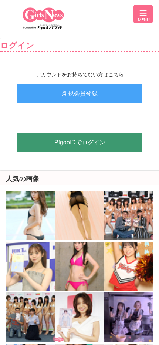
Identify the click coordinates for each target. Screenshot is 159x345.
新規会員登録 (80, 93)
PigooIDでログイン (79, 142)
